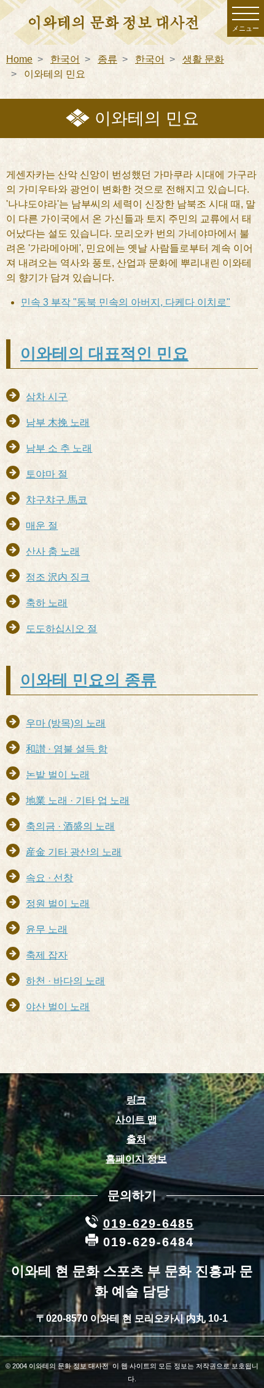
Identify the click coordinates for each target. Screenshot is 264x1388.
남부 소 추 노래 (59, 448)
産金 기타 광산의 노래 (74, 852)
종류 (107, 59)
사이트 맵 (136, 1119)
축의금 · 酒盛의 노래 (70, 826)
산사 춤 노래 (53, 551)
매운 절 (42, 525)
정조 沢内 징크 (58, 577)
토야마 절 (47, 474)
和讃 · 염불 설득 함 (66, 749)
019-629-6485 (148, 1223)
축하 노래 (47, 603)
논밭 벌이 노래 (58, 774)
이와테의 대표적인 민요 (104, 353)
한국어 (65, 59)
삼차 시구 (47, 396)
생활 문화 (203, 59)
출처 (136, 1139)
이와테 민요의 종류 (88, 680)
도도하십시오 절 (61, 628)
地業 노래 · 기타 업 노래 (78, 800)
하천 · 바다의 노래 (65, 981)
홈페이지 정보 (136, 1159)
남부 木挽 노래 (58, 422)
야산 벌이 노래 (58, 1006)
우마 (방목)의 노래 (66, 723)
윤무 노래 (47, 929)
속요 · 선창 (49, 878)
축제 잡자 (47, 955)
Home (19, 59)
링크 (136, 1100)
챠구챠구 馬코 (56, 500)
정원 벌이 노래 (58, 903)
